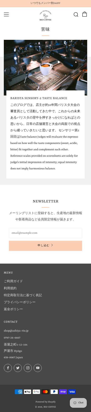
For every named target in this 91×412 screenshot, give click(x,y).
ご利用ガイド (13, 281)
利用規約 (10, 288)
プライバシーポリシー (20, 302)
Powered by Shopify (45, 402)
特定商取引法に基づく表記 (23, 295)
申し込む (44, 245)
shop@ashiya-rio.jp (16, 330)
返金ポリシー (13, 309)
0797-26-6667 (12, 337)
